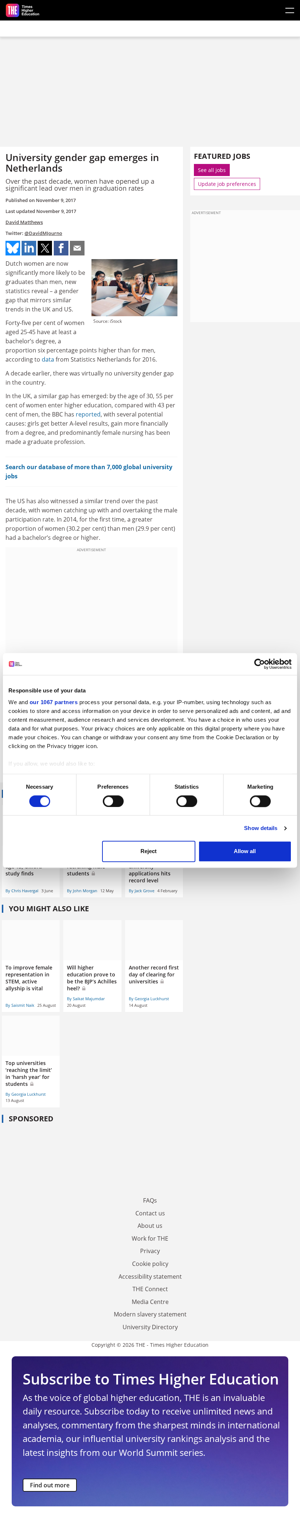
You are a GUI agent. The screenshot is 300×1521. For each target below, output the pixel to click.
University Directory (150, 1327)
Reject (148, 851)
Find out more (50, 1485)
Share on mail (77, 248)
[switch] (113, 801)
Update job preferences (227, 183)
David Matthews (24, 222)
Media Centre (150, 1302)
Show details (260, 828)
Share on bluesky (12, 248)
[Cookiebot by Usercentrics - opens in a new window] (260, 663)
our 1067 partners (54, 702)
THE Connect (150, 1289)
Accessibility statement (150, 1277)
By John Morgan (82, 890)
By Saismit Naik (19, 1005)
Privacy (150, 1251)
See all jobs (212, 170)
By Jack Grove (141, 890)
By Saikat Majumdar (86, 998)
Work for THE (150, 1238)
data (48, 359)
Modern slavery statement (150, 1314)
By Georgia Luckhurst (149, 998)
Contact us (150, 1213)
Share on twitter (45, 248)
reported (88, 414)
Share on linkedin (29, 248)
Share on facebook (61, 248)
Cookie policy (150, 1264)
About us (150, 1226)
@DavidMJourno (43, 233)
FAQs (150, 1200)
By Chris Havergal (21, 890)
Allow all (245, 851)
